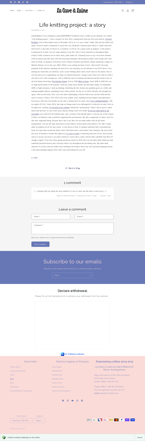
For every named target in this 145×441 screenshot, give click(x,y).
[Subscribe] (90, 275)
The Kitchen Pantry (59, 81)
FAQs (12, 375)
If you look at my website (59, 107)
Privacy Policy (15, 367)
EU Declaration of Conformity (21, 391)
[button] (20, 10)
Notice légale (57, 367)
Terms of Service (58, 387)
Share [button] (36, 158)
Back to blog (74, 168)
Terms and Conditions (18, 371)
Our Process (14, 387)
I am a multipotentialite (99, 101)
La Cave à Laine (72, 134)
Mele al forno (83, 81)
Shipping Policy (58, 379)
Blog (11, 379)
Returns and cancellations (61, 391)
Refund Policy (57, 371)
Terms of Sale (57, 383)
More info (139, 437)
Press (12, 383)
